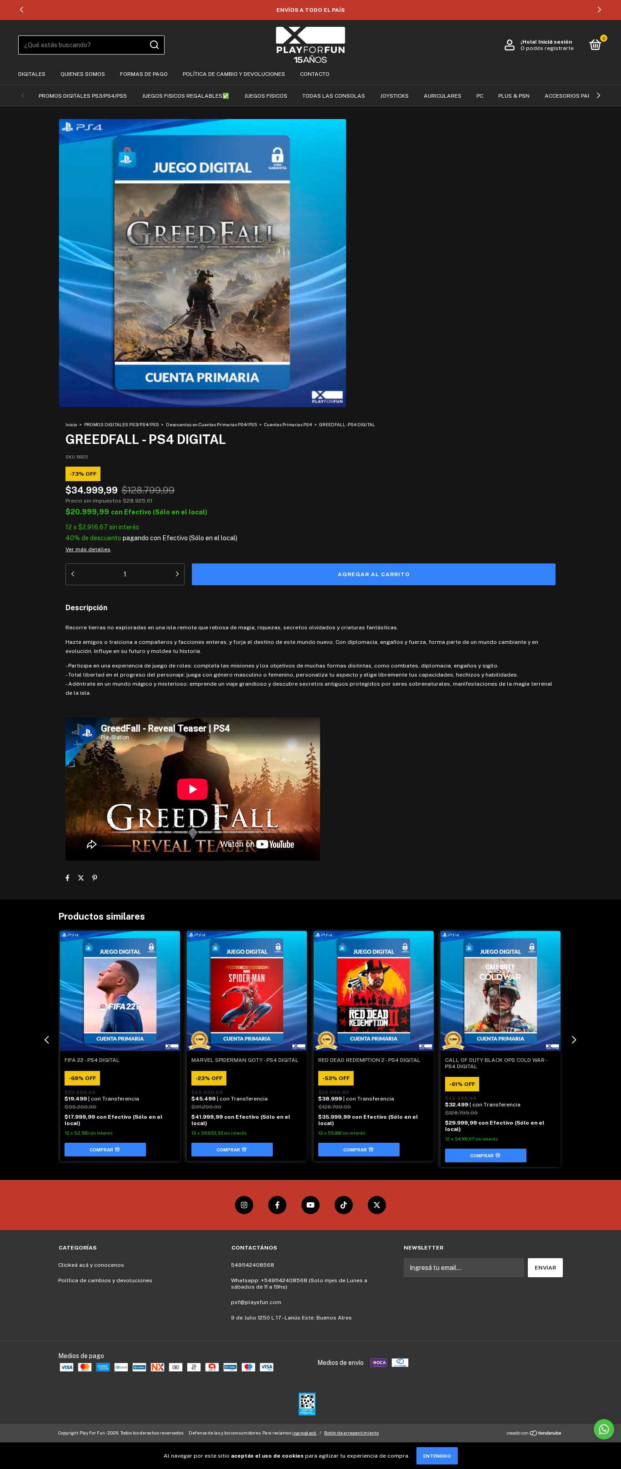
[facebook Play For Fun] (277, 1205)
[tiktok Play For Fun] (344, 1205)
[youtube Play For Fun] (310, 1205)
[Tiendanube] (534, 1434)
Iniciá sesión (555, 42)
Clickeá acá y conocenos (91, 1265)
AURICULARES (442, 96)
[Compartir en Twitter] (81, 877)
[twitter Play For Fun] (377, 1205)
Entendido (437, 1456)
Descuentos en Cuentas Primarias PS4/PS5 (211, 424)
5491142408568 (252, 1265)
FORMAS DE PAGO (144, 74)
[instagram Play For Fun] (244, 1205)
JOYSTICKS (394, 96)
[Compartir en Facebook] (67, 877)
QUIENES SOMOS (82, 74)
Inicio (71, 424)
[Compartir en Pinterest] (94, 877)
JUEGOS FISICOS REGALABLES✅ (185, 96)
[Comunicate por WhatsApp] (604, 1429)
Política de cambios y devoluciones (105, 1280)
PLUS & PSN (514, 96)
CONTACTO (315, 74)
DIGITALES (31, 74)
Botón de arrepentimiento (351, 1432)
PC (479, 96)
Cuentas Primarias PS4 (288, 424)
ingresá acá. (304, 1432)
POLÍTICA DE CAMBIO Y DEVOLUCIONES (234, 74)
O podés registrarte (547, 48)
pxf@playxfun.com (256, 1302)
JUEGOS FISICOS (265, 96)
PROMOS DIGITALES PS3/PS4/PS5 (83, 96)
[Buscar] (153, 45)
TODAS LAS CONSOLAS (333, 96)
